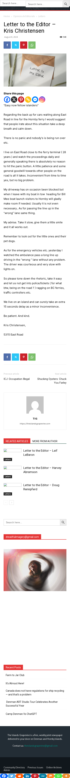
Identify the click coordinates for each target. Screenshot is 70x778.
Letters (41, 16)
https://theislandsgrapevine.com (35, 423)
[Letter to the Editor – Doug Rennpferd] (13, 489)
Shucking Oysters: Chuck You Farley (51, 380)
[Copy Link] (28, 99)
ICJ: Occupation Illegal (17, 379)
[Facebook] (7, 45)
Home (7, 16)
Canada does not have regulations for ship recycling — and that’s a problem (35, 692)
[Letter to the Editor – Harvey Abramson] (13, 472)
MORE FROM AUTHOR (44, 441)
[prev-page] (6, 502)
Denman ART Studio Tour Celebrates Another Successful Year (32, 703)
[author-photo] (35, 413)
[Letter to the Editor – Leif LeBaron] (13, 455)
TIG (35, 418)
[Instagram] (42, 99)
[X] (14, 99)
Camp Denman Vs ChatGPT (21, 713)
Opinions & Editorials (24, 16)
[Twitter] (15, 45)
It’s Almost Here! (15, 683)
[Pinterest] (23, 45)
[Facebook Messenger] (35, 99)
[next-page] (11, 502)
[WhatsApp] (32, 45)
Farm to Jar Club (15, 675)
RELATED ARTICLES (17, 441)
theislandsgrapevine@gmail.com (41, 745)
